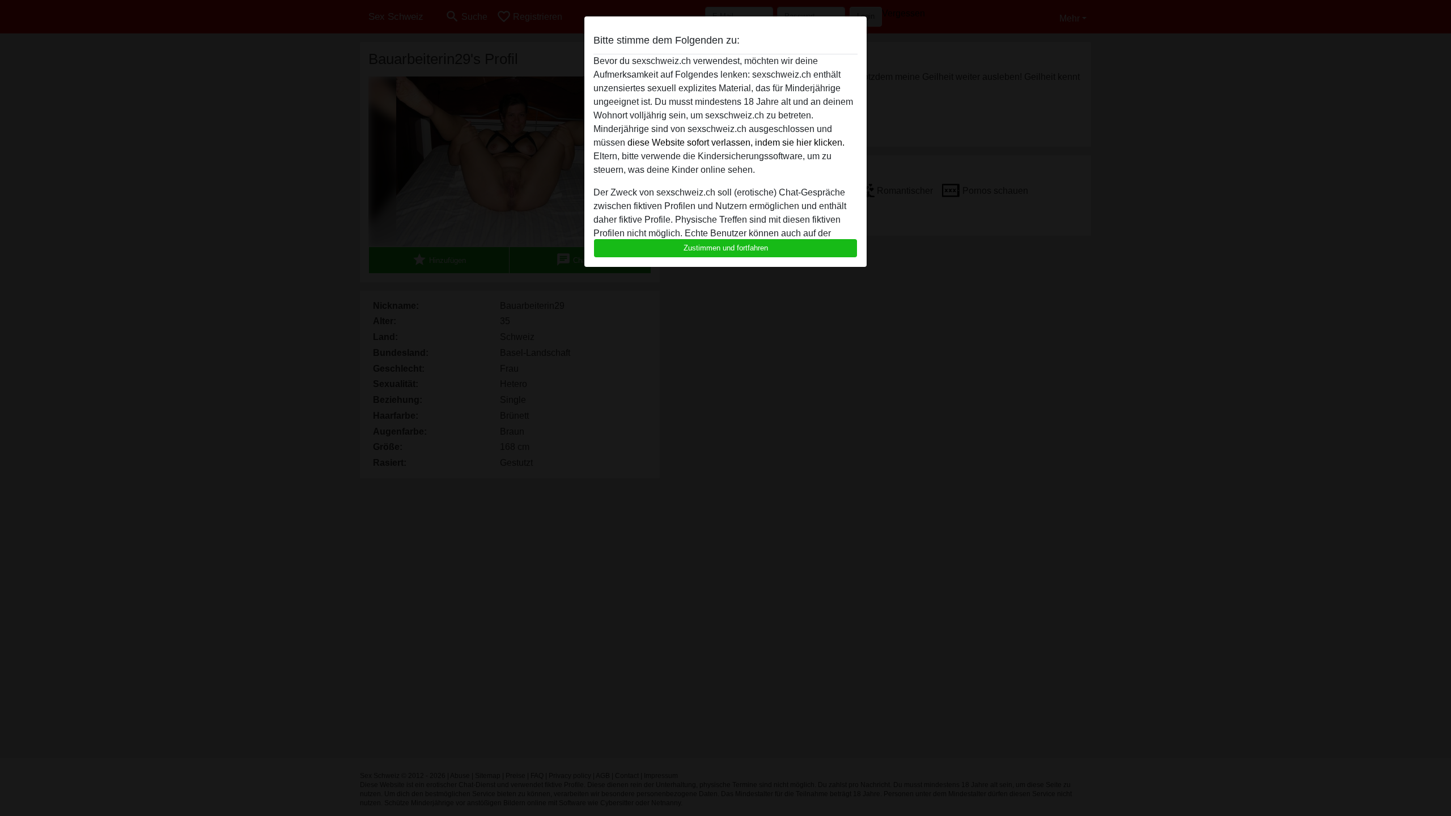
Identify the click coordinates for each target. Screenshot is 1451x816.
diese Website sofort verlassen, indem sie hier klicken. (736, 142)
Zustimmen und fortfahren (726, 248)
